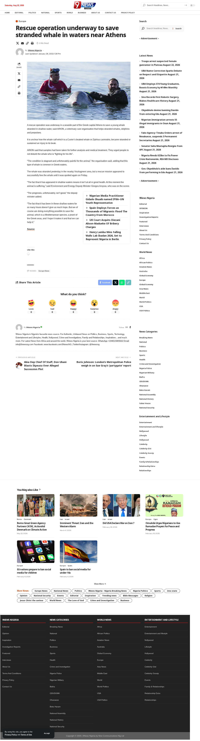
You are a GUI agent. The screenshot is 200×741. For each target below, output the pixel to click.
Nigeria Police (56, 673)
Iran (61, 519)
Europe (22, 21)
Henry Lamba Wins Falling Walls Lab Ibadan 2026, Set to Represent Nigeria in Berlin (104, 235)
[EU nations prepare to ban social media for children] (35, 551)
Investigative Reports (11, 647)
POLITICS (32, 13)
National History (56, 720)
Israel (67, 519)
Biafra (52, 687)
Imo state (172, 591)
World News (55, 600)
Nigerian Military (57, 680)
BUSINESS (82, 13)
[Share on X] (17, 43)
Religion (148, 595)
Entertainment (151, 627)
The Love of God (76, 600)
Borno (19, 519)
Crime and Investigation (102, 600)
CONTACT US (110, 13)
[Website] (126, 327)
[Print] (32, 43)
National (53, 633)
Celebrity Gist (150, 667)
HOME (7, 13)
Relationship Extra (152, 693)
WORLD (70, 13)
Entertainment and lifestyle (156, 633)
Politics (78, 591)
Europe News (44, 271)
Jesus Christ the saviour (31, 600)
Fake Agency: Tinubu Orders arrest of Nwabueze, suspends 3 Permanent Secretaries (160, 136)
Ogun (155, 519)
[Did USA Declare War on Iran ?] (121, 505)
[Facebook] (130, 327)
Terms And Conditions (11, 673)
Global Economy (104, 653)
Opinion (23, 595)
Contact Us (7, 687)
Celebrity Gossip (152, 673)
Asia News (101, 667)
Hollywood (149, 653)
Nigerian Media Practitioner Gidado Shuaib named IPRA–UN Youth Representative (105, 199)
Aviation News (103, 640)
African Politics (103, 633)
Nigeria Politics (140, 591)
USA (99, 693)
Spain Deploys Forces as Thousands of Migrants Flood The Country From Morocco (106, 211)
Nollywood (149, 640)
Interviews (6, 660)
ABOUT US (95, 13)
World (99, 680)
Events (60, 595)
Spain (70, 566)
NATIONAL (45, 13)
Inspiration (90, 595)
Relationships (150, 700)
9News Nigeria (35, 50)
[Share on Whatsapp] (122, 282)
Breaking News (56, 627)
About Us (6, 667)
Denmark (27, 519)
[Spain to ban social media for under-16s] (78, 551)
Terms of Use (26, 735)
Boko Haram (55, 707)
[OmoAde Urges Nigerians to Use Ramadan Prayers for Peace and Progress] (164, 505)
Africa (99, 627)
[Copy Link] (27, 43)
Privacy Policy (11, 735)
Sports (157, 591)
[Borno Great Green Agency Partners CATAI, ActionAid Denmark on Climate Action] (35, 505)
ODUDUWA (55, 693)
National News (61, 591)
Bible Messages (130, 595)
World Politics (103, 687)
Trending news (109, 595)
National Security (42, 595)
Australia (101, 647)
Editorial (74, 595)
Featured (6, 653)
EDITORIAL (19, 13)
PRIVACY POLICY (128, 13)
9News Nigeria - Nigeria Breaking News (107, 591)
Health (52, 660)
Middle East (102, 673)
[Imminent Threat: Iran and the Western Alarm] (78, 505)
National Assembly (58, 713)
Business (125, 600)
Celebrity (148, 660)
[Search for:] (159, 28)
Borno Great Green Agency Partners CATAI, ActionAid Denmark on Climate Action (32, 526)
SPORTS (58, 13)
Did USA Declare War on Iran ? (118, 523)
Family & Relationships (154, 687)
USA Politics (102, 700)
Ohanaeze (54, 700)
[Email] (22, 43)
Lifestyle (148, 647)
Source (31, 229)
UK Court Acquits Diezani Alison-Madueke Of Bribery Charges (103, 223)
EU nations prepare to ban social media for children (34, 571)
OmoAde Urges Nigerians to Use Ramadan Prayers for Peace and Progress (163, 526)
